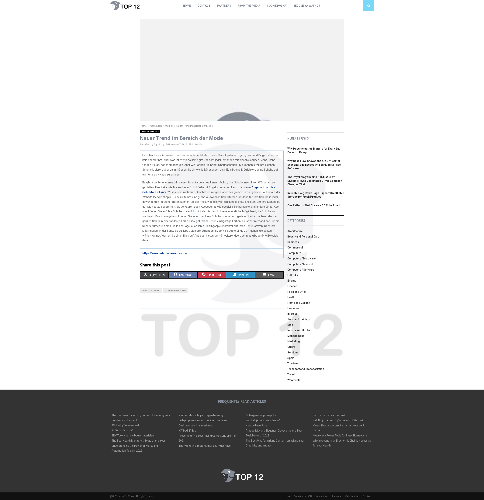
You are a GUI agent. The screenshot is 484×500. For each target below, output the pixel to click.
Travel (291, 374)
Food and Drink (296, 291)
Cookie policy (277, 5)
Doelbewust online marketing (196, 425)
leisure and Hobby (298, 330)
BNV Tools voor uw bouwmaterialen (133, 435)
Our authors (322, 496)
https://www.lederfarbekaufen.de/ (164, 253)
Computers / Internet (150, 132)
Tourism (292, 363)
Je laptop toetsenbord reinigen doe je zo (203, 420)
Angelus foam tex (263, 187)
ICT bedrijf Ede (187, 430)
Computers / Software (300, 269)
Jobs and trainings (299, 319)
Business (293, 242)
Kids (290, 324)
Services (292, 352)
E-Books (292, 275)
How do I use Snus (256, 425)
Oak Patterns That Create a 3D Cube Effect (313, 205)
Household (294, 308)
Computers (294, 253)
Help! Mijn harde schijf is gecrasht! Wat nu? (338, 420)
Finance (292, 286)
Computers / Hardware (301, 258)
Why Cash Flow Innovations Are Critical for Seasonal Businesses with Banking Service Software (314, 164)
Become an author (306, 5)
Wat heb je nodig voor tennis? (263, 420)
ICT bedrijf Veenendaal (125, 425)
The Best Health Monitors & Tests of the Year (138, 440)
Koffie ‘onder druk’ (122, 430)
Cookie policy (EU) (303, 496)
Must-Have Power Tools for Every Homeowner (340, 435)
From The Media (249, 5)
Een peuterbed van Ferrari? (329, 415)
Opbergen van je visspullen (262, 415)
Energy (291, 280)
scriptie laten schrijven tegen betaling (201, 415)
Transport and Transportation (305, 368)
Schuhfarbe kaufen (155, 192)
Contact (204, 5)
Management (295, 335)
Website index (352, 496)
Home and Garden (298, 302)
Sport (290, 357)
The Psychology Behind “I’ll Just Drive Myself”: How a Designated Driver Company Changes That (314, 180)
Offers (291, 346)
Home (187, 5)
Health (291, 297)
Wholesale (293, 380)
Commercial (295, 247)
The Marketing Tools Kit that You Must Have (205, 445)
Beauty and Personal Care (303, 236)
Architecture (295, 231)
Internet (292, 313)
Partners (224, 5)
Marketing (293, 341)
